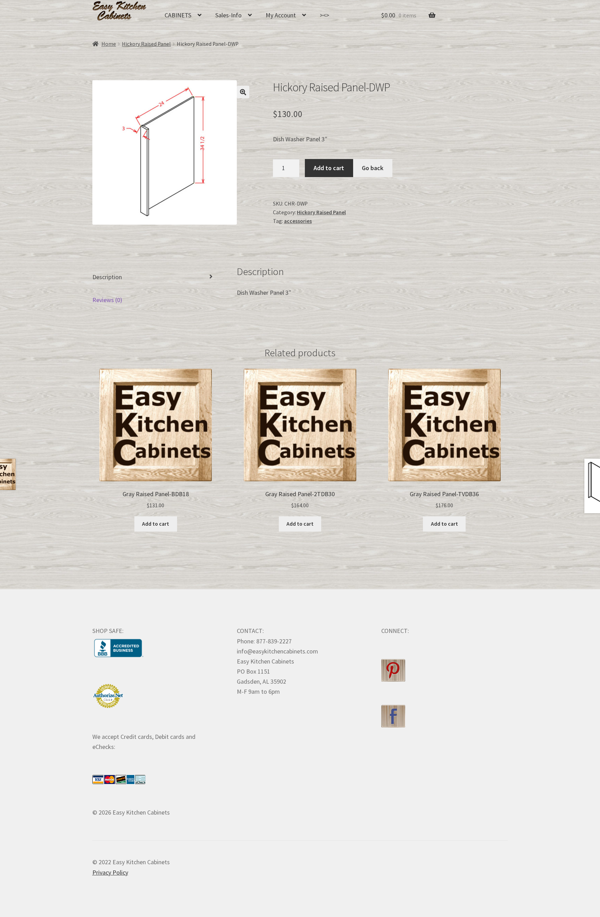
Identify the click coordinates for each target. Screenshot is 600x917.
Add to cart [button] (155, 523)
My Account (281, 15)
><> (324, 15)
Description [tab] (107, 277)
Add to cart (329, 168)
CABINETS (178, 15)
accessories (298, 221)
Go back (372, 168)
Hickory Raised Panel (146, 44)
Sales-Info (228, 15)
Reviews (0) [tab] (107, 300)
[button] (243, 92)
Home (108, 44)
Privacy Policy (110, 872)
